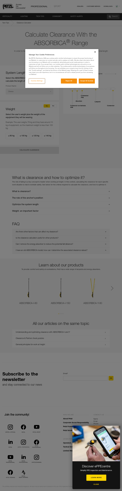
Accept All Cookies (86, 81)
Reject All (69, 81)
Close (96, 484)
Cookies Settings (37, 81)
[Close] (95, 52)
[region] (61, 68)
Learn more (96, 477)
